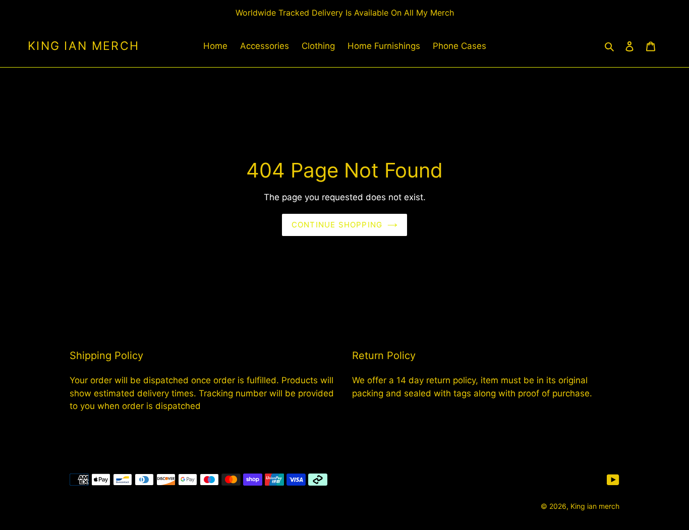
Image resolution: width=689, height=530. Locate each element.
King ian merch (83, 46)
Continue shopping (337, 224)
